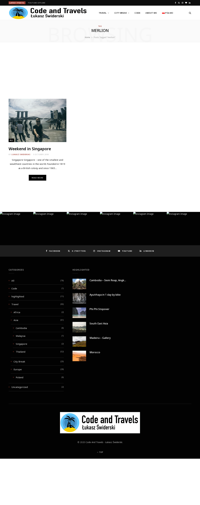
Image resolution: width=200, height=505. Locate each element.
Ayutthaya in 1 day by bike (105, 294)
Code (137, 12)
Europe (18, 369)
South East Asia (99, 323)
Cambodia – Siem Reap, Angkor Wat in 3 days (116, 280)
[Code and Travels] (49, 13)
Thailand (20, 351)
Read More (37, 178)
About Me (151, 12)
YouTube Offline (36, 3)
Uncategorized (19, 387)
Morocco (95, 352)
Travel (103, 12)
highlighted (17, 296)
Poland (19, 377)
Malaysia (20, 335)
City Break (120, 12)
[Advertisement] (100, 75)
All (11, 140)
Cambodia (21, 328)
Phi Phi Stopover (99, 309)
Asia (16, 320)
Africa (17, 312)
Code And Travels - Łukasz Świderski (104, 442)
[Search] (189, 13)
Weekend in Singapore (30, 148)
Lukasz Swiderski (21, 154)
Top (101, 452)
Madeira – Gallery (100, 338)
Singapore (21, 343)
